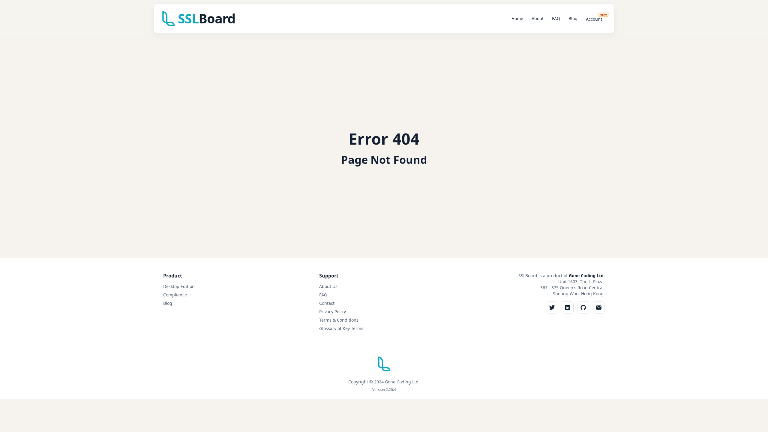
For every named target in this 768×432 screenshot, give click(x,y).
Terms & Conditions (338, 320)
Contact (326, 303)
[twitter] (552, 308)
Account (596, 17)
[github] (583, 308)
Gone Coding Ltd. (587, 275)
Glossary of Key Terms (341, 328)
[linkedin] (568, 308)
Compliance (175, 295)
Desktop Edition (179, 286)
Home (517, 18)
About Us (328, 286)
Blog (573, 18)
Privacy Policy (332, 311)
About (538, 18)
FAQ (556, 18)
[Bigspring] (384, 366)
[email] (599, 308)
